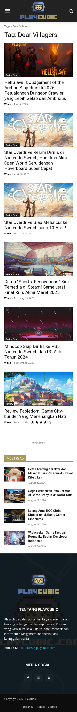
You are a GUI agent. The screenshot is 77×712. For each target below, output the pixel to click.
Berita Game (12, 75)
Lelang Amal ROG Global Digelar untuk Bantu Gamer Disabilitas (46, 515)
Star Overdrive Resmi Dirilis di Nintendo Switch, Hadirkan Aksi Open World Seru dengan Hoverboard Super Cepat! (35, 160)
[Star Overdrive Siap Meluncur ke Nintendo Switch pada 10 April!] (38, 200)
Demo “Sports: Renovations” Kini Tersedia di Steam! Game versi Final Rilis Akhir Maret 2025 (36, 287)
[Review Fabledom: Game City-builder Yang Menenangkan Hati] (38, 389)
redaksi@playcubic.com (40, 648)
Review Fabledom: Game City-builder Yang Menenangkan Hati (35, 414)
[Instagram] (38, 678)
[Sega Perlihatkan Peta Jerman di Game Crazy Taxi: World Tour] (14, 496)
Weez (7, 104)
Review (9, 403)
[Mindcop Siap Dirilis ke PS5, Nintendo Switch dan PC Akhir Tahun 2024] (38, 324)
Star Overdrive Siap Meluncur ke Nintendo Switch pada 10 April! (35, 225)
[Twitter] (49, 678)
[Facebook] (28, 678)
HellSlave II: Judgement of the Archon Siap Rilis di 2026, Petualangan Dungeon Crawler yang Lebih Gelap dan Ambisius (35, 90)
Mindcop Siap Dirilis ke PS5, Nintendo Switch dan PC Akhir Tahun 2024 (34, 352)
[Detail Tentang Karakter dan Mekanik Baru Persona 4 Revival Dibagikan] (14, 474)
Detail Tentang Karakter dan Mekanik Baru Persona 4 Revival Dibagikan (50, 473)
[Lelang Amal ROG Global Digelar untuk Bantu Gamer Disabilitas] (14, 516)
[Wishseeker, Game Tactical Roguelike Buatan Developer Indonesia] (14, 538)
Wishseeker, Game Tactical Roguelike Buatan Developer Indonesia (48, 537)
